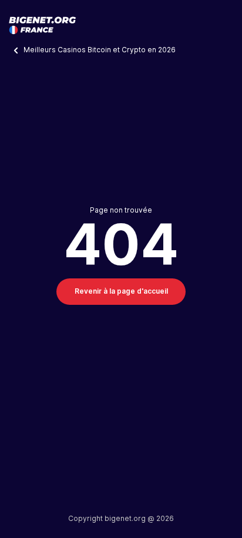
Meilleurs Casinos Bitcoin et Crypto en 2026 (100, 49)
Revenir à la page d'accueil (121, 291)
